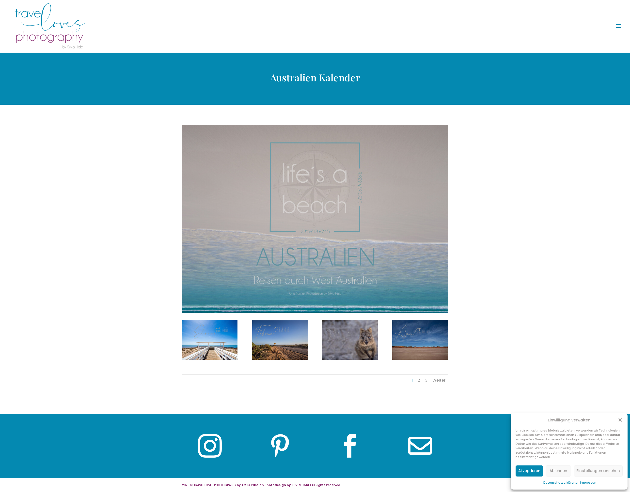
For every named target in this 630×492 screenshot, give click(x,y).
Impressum (589, 482)
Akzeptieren (529, 470)
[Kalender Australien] (209, 358)
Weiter (438, 380)
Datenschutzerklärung (560, 482)
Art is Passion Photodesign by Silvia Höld (275, 485)
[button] (620, 419)
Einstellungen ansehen (598, 470)
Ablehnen (558, 470)
